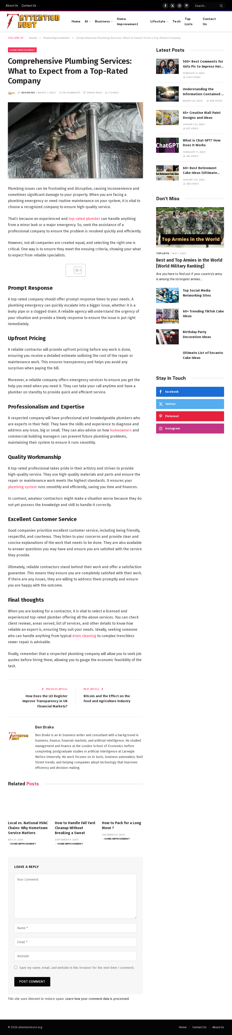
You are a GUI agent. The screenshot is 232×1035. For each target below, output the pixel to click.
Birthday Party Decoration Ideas (197, 334)
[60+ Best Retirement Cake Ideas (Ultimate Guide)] (167, 172)
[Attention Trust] (34, 21)
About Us (12, 5)
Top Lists (189, 21)
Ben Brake (28, 92)
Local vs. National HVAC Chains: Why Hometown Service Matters (28, 828)
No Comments (71, 92)
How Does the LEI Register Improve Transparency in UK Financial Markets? (45, 701)
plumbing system (22, 487)
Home (76, 21)
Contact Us (29, 5)
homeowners (121, 430)
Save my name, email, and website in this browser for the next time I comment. (76, 968)
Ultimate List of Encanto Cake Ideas (203, 355)
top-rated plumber (84, 219)
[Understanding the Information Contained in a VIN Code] (167, 94)
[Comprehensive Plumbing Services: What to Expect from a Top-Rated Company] (75, 140)
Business (102, 21)
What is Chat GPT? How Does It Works (201, 142)
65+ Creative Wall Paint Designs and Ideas (202, 115)
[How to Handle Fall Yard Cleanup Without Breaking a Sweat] (75, 804)
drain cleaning (84, 636)
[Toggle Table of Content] (75, 270)
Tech (176, 21)
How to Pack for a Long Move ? (121, 825)
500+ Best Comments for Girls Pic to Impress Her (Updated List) (203, 64)
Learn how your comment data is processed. (97, 999)
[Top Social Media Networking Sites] (167, 295)
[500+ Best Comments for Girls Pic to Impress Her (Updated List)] (167, 66)
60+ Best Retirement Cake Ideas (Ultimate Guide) (200, 170)
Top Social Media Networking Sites (197, 292)
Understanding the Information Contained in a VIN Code (203, 92)
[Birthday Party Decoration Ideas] (167, 336)
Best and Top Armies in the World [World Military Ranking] (189, 263)
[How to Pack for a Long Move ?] (122, 804)
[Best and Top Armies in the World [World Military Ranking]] (190, 227)
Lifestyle (157, 21)
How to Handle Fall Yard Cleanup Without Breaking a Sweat (75, 828)
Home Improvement (127, 21)
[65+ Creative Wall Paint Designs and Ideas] (167, 117)
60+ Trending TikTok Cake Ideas (203, 313)
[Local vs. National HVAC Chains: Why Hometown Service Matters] (28, 804)
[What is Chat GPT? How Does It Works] (167, 145)
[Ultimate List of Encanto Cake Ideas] (167, 357)
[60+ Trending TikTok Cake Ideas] (167, 316)
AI (86, 21)
